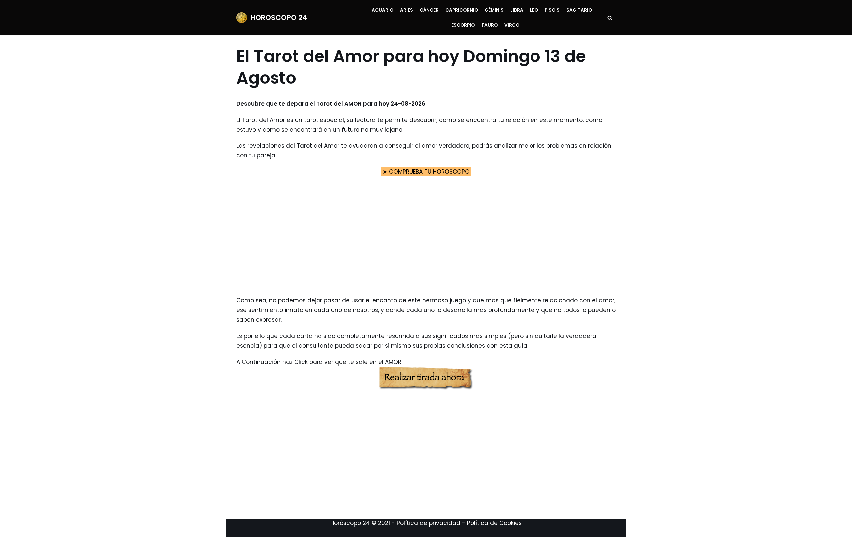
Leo (534, 10)
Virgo (511, 25)
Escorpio (463, 25)
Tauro (489, 25)
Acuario (382, 10)
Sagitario (579, 10)
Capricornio (461, 10)
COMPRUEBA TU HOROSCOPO (429, 172)
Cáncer (429, 10)
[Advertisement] (426, 242)
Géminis (494, 10)
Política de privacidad (428, 523)
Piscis (552, 10)
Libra (516, 10)
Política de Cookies (494, 523)
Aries (406, 10)
